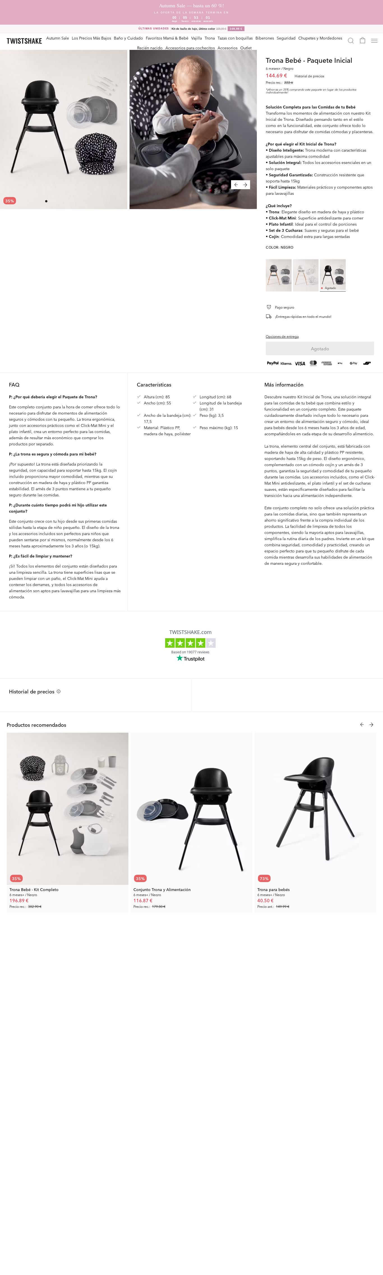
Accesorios (227, 47)
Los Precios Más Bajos (91, 38)
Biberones (264, 38)
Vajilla (196, 38)
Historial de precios (31, 691)
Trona (210, 38)
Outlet (246, 47)
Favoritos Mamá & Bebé (167, 38)
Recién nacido (150, 47)
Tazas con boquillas (235, 38)
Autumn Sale (57, 38)
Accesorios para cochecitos (190, 47)
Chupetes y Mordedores (320, 38)
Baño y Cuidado (128, 38)
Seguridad (286, 38)
